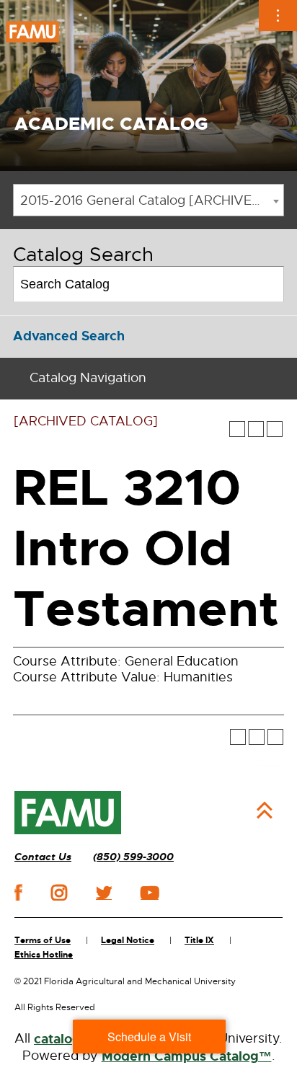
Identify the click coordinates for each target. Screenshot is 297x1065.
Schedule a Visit (149, 1036)
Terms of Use (42, 940)
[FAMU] (67, 812)
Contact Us (42, 857)
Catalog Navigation (88, 378)
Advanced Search (69, 336)
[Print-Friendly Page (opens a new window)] (256, 429)
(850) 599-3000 (133, 857)
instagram (59, 893)
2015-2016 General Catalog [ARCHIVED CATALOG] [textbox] (151, 200)
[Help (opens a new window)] (275, 429)
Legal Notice (127, 940)
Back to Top (264, 810)
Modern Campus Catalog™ (187, 1056)
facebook (18, 892)
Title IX (199, 940)
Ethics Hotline (43, 954)
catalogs (60, 1039)
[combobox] (148, 200)
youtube (150, 892)
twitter (104, 892)
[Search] (267, 284)
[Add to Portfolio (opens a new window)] (237, 429)
